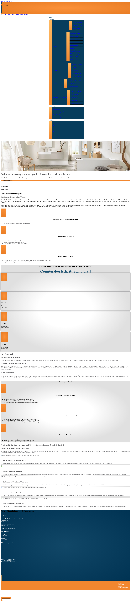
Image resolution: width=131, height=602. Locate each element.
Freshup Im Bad (4, 189)
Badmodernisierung (77, 22)
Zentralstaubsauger (76, 73)
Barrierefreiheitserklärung (124, 587)
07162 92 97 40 (4, 5)
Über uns (51, 120)
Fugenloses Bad (4, 186)
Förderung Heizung (75, 59)
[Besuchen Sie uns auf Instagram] (1, 11)
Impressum (120, 583)
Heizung (55, 46)
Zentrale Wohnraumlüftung (74, 83)
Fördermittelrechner (57, 117)
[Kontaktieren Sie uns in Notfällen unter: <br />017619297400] (1, 12)
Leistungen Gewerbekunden (60, 97)
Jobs (54, 128)
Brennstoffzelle (74, 45)
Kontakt (120, 586)
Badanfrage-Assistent (58, 114)
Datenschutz (121, 584)
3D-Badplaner (56, 109)
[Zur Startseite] (15, 14)
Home (50, 17)
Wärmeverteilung (74, 54)
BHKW (72, 48)
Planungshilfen (52, 106)
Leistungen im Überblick (7, 180)
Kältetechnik (74, 100)
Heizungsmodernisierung (76, 33)
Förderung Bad (76, 28)
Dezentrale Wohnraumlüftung (75, 80)
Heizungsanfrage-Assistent (59, 112)
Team (54, 126)
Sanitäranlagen (74, 94)
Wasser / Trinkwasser (77, 64)
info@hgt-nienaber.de (10, 528)
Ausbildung (56, 131)
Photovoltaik (75, 70)
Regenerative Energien (76, 103)
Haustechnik (56, 70)
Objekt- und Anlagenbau (76, 91)
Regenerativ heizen (75, 42)
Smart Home (75, 67)
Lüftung (55, 83)
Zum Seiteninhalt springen (7, 1)
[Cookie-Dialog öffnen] (2, 600)
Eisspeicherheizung (75, 51)
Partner (54, 134)
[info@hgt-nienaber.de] (1, 7)
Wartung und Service (75, 56)
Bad (54, 25)
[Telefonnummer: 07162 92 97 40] (1, 3)
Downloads (56, 137)
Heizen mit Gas (74, 36)
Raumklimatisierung (73, 86)
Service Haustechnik (77, 76)
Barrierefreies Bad (77, 25)
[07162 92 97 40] (1, 8)
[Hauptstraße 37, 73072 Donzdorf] (1, 9)
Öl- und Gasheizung (75, 39)
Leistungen (51, 19)
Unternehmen (56, 123)
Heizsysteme (74, 97)
